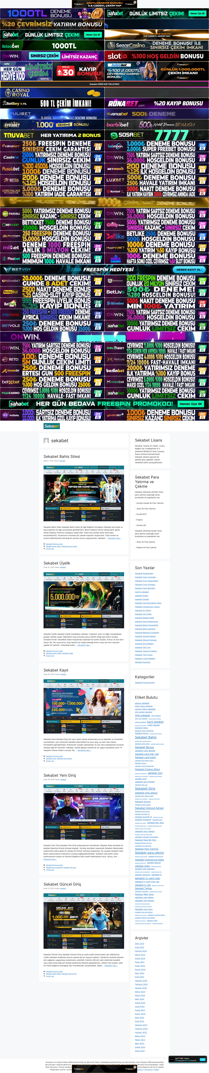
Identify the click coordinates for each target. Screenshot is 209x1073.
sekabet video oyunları (155, 891)
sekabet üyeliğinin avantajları (143, 923)
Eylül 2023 (139, 1021)
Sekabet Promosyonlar (54, 544)
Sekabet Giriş (145, 788)
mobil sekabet (153, 725)
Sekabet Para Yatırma (146, 849)
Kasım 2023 (140, 1014)
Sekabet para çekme (64, 758)
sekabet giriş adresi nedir (144, 796)
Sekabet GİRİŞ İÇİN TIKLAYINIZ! (104, 84)
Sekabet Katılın (141, 596)
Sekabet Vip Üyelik (143, 614)
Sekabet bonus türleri (69, 546)
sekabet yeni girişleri (141, 915)
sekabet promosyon (155, 856)
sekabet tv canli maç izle (147, 881)
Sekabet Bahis (146, 737)
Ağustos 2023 (141, 1025)
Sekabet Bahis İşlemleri (145, 629)
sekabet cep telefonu (141, 773)
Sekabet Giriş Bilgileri (144, 644)
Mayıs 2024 (140, 992)
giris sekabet (156, 716)
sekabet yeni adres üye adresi (143, 906)
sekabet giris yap (141, 785)
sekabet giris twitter (145, 781)
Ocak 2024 (140, 1006)
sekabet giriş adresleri (141, 799)
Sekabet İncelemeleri (144, 573)
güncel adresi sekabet (155, 718)
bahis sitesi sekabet (144, 706)
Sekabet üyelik (67, 653)
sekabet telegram (142, 875)
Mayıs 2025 (140, 955)
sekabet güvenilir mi (142, 814)
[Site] (52, 146)
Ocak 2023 (140, 1051)
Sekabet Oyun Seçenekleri (146, 581)
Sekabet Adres (141, 728)
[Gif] (104, 202)
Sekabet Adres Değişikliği (144, 731)
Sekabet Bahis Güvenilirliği (146, 625)
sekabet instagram (143, 820)
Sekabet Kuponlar (142, 662)
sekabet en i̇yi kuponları (141, 776)
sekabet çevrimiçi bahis (156, 915)
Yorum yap (50, 549)
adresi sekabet (142, 703)
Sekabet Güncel (142, 801)
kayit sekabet (155, 721)
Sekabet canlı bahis (145, 757)
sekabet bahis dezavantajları (143, 741)
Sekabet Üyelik (57, 563)
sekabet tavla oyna (156, 872)
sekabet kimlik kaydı (140, 826)
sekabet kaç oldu (155, 822)
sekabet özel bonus (140, 920)
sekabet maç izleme (145, 831)
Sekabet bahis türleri (53, 974)
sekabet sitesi (142, 866)
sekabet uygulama (141, 891)
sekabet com (155, 772)
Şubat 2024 (140, 1003)
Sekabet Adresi (141, 733)
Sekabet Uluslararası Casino (147, 607)
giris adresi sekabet (143, 712)
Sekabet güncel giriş (69, 974)
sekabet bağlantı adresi (157, 744)
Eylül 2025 (139, 947)
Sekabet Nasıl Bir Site (145, 840)
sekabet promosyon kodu (149, 859)
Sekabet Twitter (143, 888)
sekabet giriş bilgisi (154, 799)
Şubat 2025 (140, 958)
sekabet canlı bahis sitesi (144, 760)
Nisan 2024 (140, 995)
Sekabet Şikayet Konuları (146, 640)
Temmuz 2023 (141, 1029)
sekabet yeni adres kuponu (142, 904)
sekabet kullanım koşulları (154, 826)
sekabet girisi (141, 779)
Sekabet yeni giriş (69, 867)
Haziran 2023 (141, 1032)
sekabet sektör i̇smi (140, 863)
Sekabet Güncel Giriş (62, 884)
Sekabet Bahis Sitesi (62, 456)
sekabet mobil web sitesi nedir (143, 834)
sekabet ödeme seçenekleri (145, 918)
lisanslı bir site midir (140, 725)
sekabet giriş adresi (146, 792)
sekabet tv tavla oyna (158, 885)
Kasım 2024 (140, 969)
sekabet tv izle (143, 885)
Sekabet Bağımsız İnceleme (147, 633)
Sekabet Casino (141, 763)
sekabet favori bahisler (155, 776)
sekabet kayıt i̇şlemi (140, 823)
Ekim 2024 (139, 973)
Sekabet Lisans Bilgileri (145, 658)
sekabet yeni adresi (144, 900)
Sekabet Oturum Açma (143, 843)
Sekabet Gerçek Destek (145, 636)
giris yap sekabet (141, 718)
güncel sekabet (140, 722)
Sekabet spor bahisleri (54, 867)
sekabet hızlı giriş (158, 817)
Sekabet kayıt (51, 758)
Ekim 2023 (139, 1018)
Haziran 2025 (141, 951)
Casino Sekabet (142, 592)
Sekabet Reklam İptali (144, 618)
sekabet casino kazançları (144, 766)
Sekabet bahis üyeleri (54, 653)
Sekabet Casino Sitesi (147, 769)
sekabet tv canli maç (147, 878)
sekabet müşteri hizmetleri (146, 837)
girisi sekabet (142, 715)
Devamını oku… (114, 538)
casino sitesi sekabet (145, 709)
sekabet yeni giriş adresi (144, 912)
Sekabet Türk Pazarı (144, 655)
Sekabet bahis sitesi (53, 546)
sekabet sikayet (154, 863)
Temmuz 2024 (141, 984)
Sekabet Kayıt (56, 670)
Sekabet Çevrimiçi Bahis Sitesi (148, 603)
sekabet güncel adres (143, 805)
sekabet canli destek (145, 750)
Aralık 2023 (140, 1010)
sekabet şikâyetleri (157, 923)
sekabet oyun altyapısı (143, 846)
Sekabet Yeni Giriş (60, 775)
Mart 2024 (139, 999)
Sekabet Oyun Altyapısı (145, 584)
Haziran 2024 (141, 988)
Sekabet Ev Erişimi (143, 610)
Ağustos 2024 (141, 981)
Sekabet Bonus (144, 747)
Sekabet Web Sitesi (144, 894)
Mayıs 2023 (140, 1036)
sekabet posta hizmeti (141, 856)
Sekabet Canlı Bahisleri (145, 588)
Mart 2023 (139, 1043)
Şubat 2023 (140, 1047)
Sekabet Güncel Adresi (149, 808)
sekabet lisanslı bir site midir (143, 828)
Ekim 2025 (139, 944)
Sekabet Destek (142, 599)
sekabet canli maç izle (147, 754)
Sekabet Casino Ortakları (146, 651)
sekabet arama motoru (156, 733)
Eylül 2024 (139, 977)
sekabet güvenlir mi (143, 817)
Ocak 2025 (139, 962)
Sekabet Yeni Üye (143, 647)
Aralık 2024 (140, 966)
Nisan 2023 (140, 1040)
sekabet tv (156, 874)
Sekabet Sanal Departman (146, 621)
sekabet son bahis (156, 866)
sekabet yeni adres (144, 897)
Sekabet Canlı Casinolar (145, 577)
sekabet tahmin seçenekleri (142, 872)
